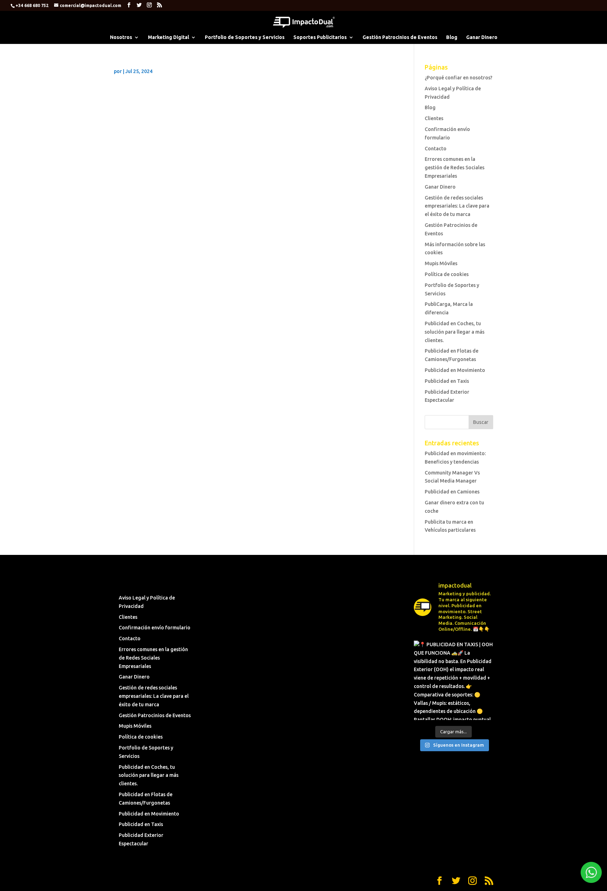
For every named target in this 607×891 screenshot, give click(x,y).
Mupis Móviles (441, 263)
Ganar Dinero (481, 37)
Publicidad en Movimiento (455, 370)
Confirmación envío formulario (154, 627)
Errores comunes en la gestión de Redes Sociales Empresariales (454, 167)
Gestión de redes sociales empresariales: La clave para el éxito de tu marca (457, 206)
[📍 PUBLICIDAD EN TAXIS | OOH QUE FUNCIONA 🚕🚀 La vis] (453, 680)
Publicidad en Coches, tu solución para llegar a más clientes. (454, 332)
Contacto (435, 148)
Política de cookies (447, 274)
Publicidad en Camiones (452, 491)
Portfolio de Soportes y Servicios (245, 37)
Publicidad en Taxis (447, 381)
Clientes (434, 118)
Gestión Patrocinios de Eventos (400, 37)
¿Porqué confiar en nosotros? (458, 77)
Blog (451, 37)
